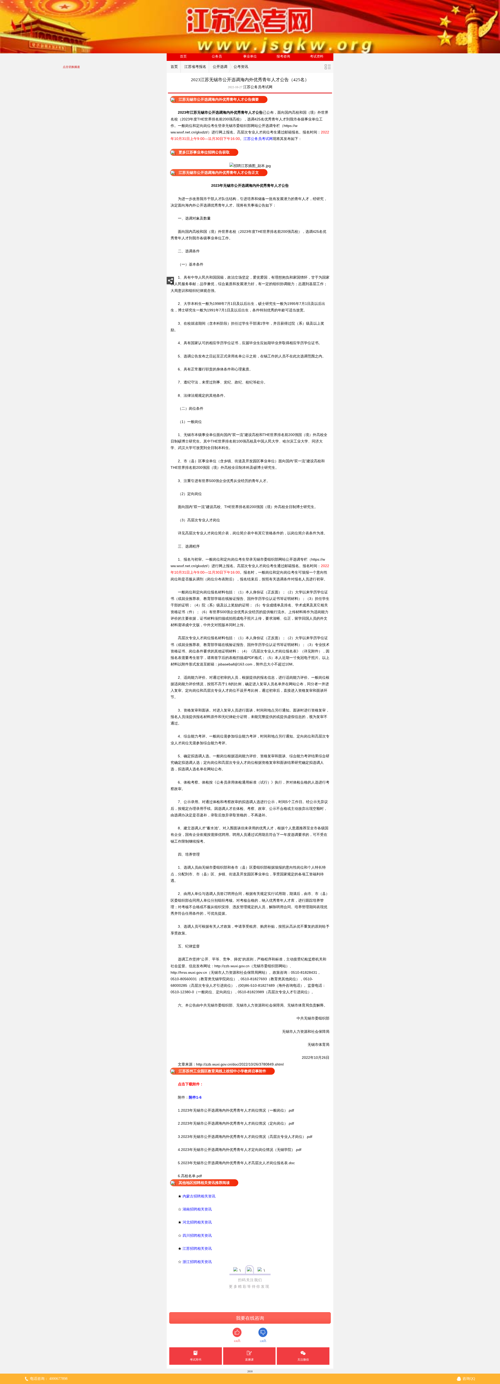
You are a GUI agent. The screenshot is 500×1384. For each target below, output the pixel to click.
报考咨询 (283, 56)
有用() (237, 1341)
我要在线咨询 (250, 1318)
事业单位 (250, 56)
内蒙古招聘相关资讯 (199, 1196)
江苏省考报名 (195, 67)
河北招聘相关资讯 (197, 1222)
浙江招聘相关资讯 (197, 1262)
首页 (183, 56)
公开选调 (220, 67)
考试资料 (316, 56)
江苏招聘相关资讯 (197, 1248)
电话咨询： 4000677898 (48, 1379)
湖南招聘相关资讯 (197, 1209)
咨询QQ (469, 1379)
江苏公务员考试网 (257, 87)
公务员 (217, 56)
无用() (263, 1341)
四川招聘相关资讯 (197, 1235)
